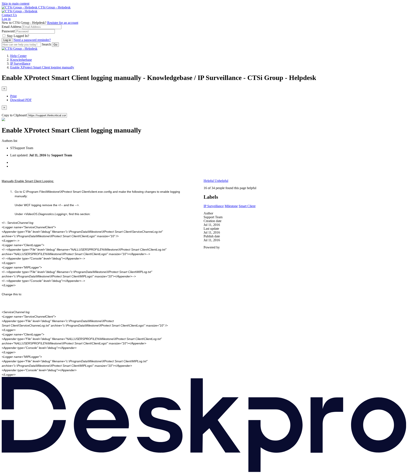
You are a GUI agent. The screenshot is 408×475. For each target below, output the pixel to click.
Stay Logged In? (18, 36)
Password (8, 31)
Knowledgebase (21, 59)
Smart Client (247, 206)
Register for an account (62, 22)
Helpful (209, 181)
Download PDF (21, 100)
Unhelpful (221, 181)
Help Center (18, 56)
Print (13, 96)
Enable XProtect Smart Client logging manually (42, 67)
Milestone (231, 206)
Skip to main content (15, 3)
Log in (6, 19)
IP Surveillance (20, 63)
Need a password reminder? (32, 40)
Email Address (11, 27)
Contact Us (9, 15)
